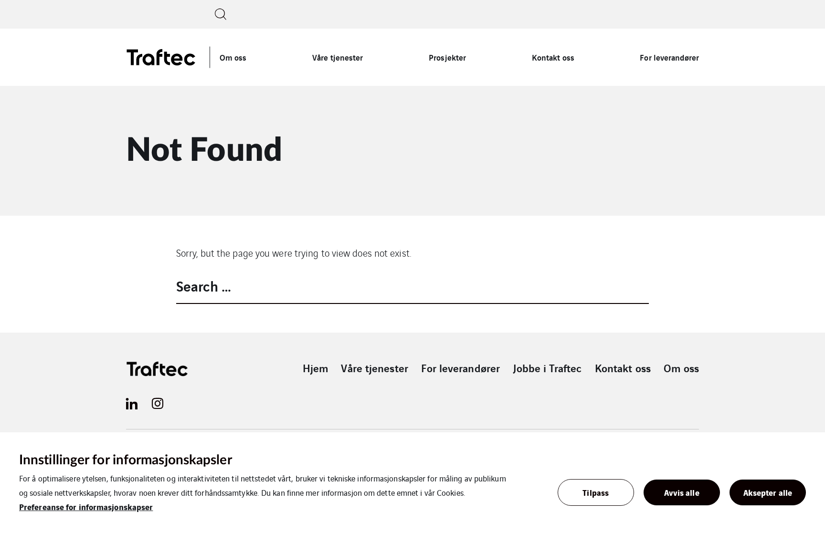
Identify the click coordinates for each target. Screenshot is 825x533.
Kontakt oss (553, 57)
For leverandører (669, 57)
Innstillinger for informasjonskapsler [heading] (125, 460)
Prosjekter (447, 57)
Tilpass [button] (595, 492)
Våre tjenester (337, 57)
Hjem (315, 368)
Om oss (233, 57)
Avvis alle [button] (681, 492)
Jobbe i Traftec (547, 368)
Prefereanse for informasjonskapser (86, 506)
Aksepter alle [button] (767, 492)
